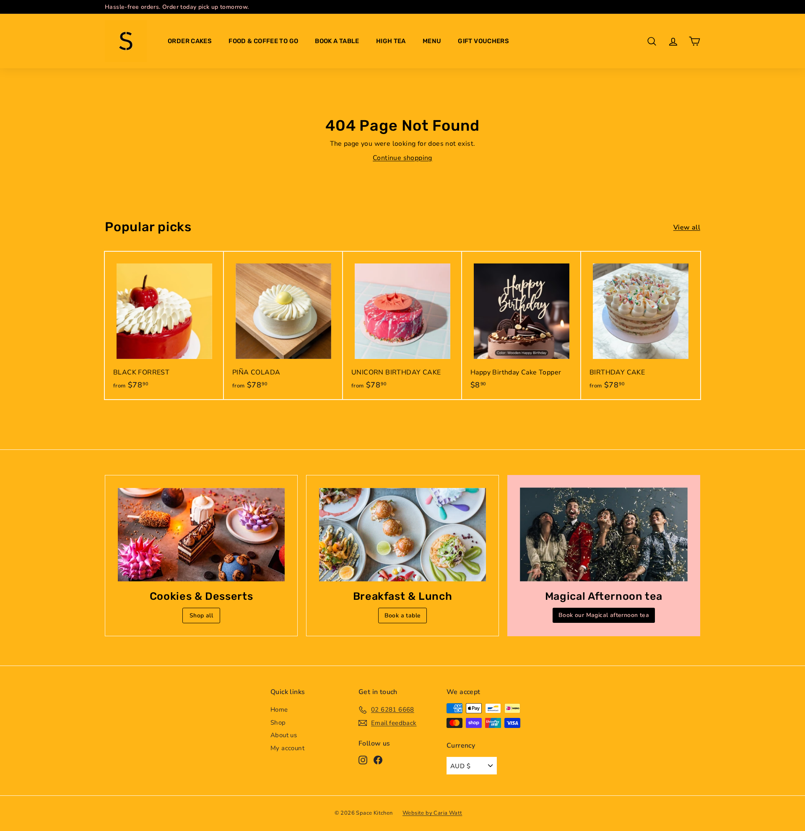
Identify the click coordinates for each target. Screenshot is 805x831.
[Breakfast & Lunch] (402, 535)
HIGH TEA (391, 41)
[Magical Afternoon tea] (604, 535)
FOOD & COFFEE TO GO (263, 41)
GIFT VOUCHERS (483, 41)
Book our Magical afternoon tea (603, 615)
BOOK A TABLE (337, 41)
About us (283, 735)
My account (287, 748)
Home (279, 709)
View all (686, 227)
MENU (432, 41)
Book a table (402, 615)
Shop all (201, 615)
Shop (278, 722)
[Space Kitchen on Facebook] (378, 759)
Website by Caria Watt (432, 813)
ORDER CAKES (190, 41)
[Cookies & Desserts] (201, 535)
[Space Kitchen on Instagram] (362, 759)
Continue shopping (402, 158)
